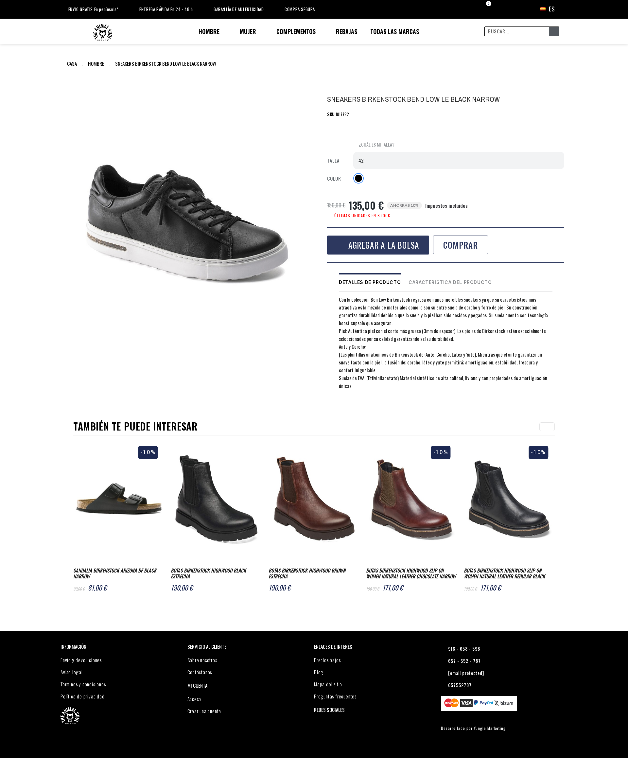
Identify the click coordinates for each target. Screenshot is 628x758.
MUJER (248, 31)
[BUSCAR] (554, 31)
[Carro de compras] (483, 9)
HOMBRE (209, 31)
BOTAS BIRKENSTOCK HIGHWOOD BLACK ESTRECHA (208, 573)
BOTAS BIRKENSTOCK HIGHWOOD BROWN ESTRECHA (307, 573)
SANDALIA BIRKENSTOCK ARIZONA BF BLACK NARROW (114, 573)
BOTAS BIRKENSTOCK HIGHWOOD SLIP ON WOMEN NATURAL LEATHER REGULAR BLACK (504, 573)
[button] (373, 145)
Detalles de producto (370, 282)
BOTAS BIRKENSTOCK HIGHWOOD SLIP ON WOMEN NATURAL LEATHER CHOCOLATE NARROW (411, 573)
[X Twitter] (345, 402)
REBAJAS (346, 31)
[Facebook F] (332, 402)
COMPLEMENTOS (296, 31)
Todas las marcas (394, 31)
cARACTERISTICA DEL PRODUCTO (450, 282)
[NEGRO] (358, 178)
